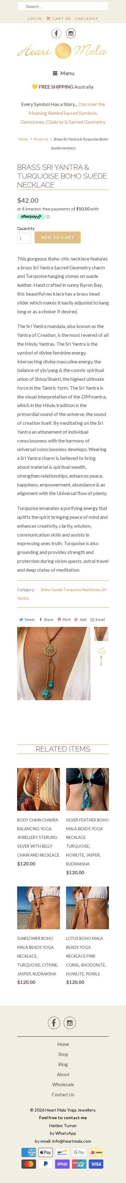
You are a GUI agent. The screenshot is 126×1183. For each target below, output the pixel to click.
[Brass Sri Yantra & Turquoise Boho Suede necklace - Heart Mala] (54, 663)
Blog (63, 1064)
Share (48, 619)
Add (83, 619)
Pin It (66, 619)
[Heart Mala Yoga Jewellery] (63, 52)
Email (100, 619)
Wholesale (63, 1084)
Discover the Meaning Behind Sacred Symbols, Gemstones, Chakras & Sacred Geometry (63, 113)
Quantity (26, 228)
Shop (63, 1054)
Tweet (29, 619)
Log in (35, 18)
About (63, 1074)
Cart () (60, 18)
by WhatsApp (63, 1133)
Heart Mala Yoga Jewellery (70, 1109)
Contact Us (63, 1094)
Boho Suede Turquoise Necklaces (70, 589)
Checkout (86, 18)
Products (40, 139)
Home (63, 1044)
